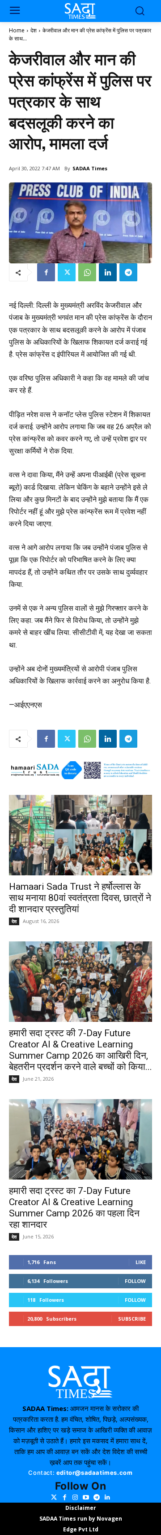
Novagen (109, 1518)
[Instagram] (75, 1497)
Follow (135, 1281)
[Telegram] (128, 272)
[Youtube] (86, 1497)
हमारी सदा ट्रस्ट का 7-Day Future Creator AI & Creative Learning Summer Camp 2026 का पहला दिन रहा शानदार (74, 1207)
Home (17, 30)
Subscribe (132, 1318)
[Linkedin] (108, 272)
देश (33, 30)
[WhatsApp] (87, 272)
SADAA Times (89, 168)
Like (141, 1262)
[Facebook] (46, 272)
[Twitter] (67, 272)
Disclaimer (80, 1508)
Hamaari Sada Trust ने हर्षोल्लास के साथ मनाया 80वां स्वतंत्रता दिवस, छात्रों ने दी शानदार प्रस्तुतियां (80, 897)
